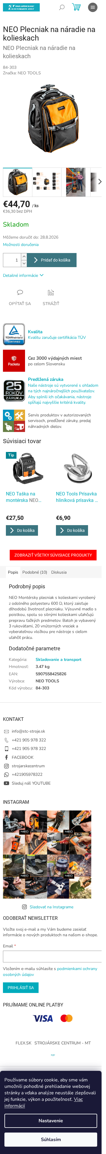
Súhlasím (51, 1139)
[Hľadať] (62, 7)
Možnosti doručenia (21, 244)
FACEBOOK (23, 757)
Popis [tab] (13, 572)
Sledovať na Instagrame (51, 907)
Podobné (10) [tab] (34, 572)
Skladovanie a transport (58, 659)
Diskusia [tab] (59, 572)
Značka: (22, 73)
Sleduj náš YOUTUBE (31, 783)
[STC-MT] (53, 1054)
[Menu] (93, 7)
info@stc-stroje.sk (28, 731)
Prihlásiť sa (21, 987)
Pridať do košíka (55, 260)
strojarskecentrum (28, 766)
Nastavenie (51, 1121)
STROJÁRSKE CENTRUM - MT (62, 1043)
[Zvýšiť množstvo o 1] (24, 256)
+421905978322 (27, 774)
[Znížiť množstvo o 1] (24, 263)
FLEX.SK (24, 1043)
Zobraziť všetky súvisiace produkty (53, 555)
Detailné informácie (20, 275)
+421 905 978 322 (29, 740)
